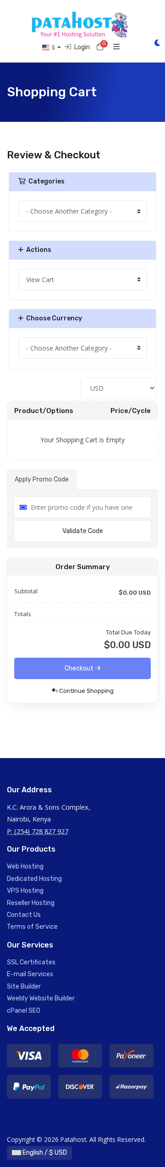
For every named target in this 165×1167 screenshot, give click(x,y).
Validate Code (82, 531)
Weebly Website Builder (41, 998)
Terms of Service (32, 927)
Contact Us (24, 915)
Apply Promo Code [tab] (42, 479)
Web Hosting (25, 866)
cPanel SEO (23, 1011)
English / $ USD (44, 1153)
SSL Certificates (31, 962)
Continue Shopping (86, 690)
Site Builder (24, 986)
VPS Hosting (25, 891)
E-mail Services (30, 974)
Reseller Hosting (31, 903)
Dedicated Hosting (34, 879)
